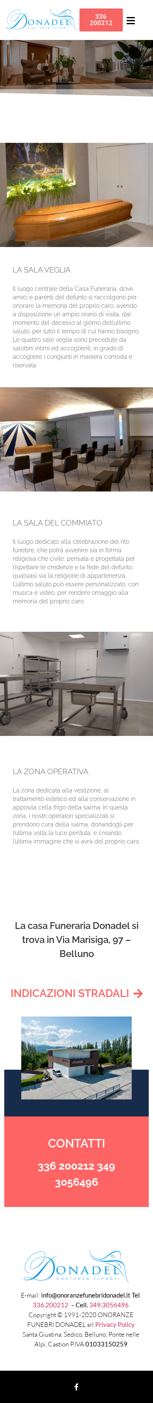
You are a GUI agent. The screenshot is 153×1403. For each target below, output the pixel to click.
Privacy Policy (115, 1324)
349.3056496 (109, 1305)
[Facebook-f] (76, 1386)
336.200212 (51, 1305)
